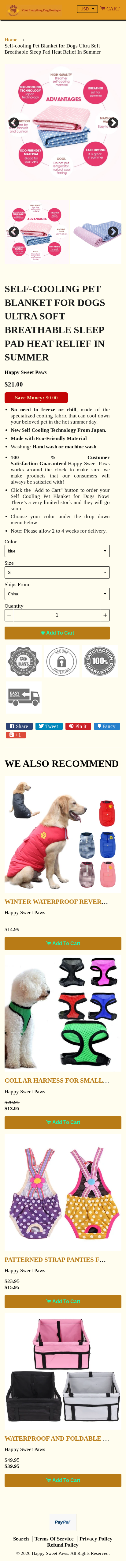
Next (112, 123)
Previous (14, 123)
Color (11, 542)
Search (21, 1539)
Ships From (17, 584)
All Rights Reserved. (90, 1553)
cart (112, 9)
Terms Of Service (55, 1539)
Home (11, 40)
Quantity (14, 606)
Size (9, 563)
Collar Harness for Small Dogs (63, 1080)
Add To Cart (59, 632)
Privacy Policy (96, 1539)
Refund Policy (63, 1545)
